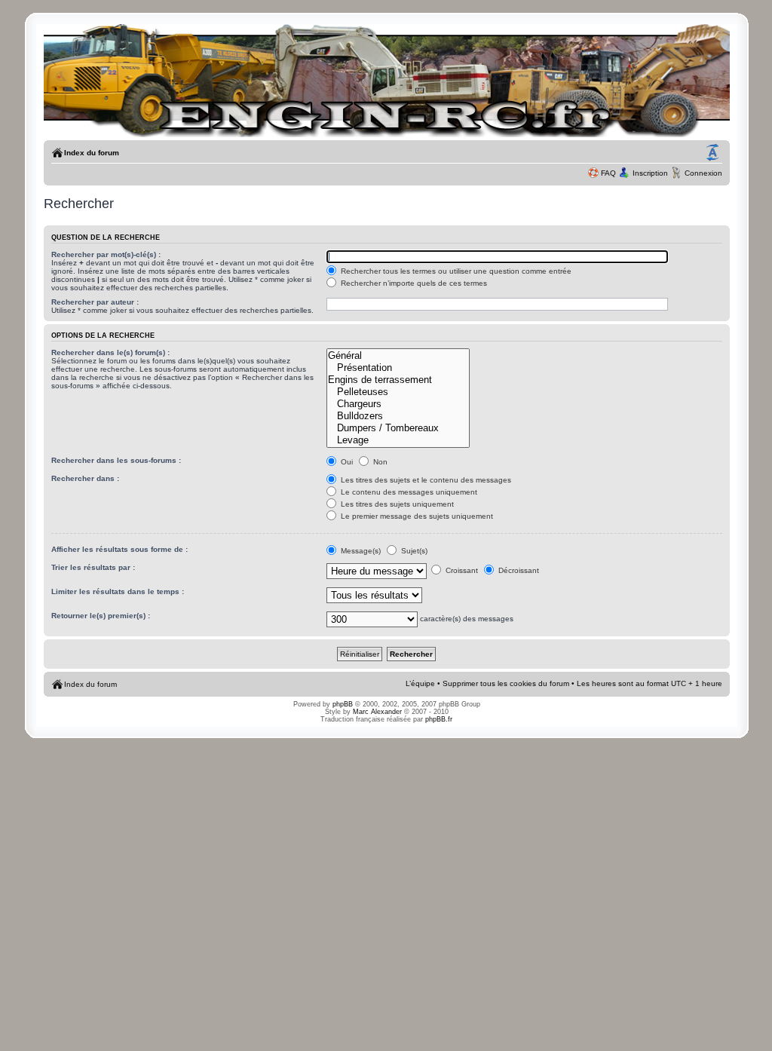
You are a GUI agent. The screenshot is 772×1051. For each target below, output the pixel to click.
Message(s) (361, 551)
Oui (346, 462)
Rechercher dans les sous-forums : (116, 460)
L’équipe (420, 683)
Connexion (703, 173)
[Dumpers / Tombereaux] (398, 428)
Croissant (460, 570)
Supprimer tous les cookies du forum (506, 683)
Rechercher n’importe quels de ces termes (413, 283)
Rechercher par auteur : (95, 302)
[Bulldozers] (398, 416)
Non (379, 462)
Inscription (650, 173)
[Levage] (398, 440)
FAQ (608, 173)
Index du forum (91, 153)
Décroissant (517, 570)
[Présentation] (398, 368)
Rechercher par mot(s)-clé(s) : (106, 254)
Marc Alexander (377, 711)
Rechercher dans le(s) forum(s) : (110, 352)
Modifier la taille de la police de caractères (712, 153)
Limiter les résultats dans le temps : (117, 591)
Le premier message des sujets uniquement (416, 516)
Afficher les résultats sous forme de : (119, 549)
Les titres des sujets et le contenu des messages (425, 480)
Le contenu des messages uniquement (408, 492)
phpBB (342, 704)
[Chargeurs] (398, 404)
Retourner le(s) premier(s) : (100, 615)
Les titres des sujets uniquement (396, 504)
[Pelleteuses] (398, 392)
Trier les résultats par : (93, 567)
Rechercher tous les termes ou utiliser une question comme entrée (455, 271)
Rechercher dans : (85, 478)
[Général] (398, 356)
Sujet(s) (413, 551)
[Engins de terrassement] (398, 380)
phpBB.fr (438, 719)
